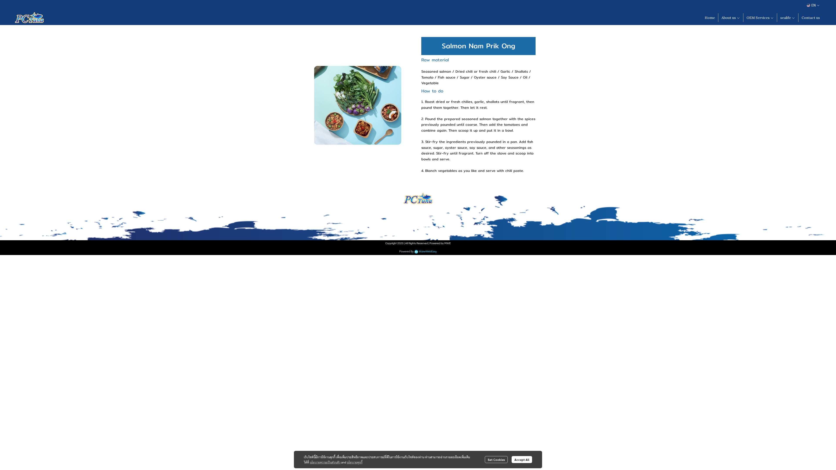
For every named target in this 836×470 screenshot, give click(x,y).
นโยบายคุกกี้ (354, 462)
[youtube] (410, 229)
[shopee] (433, 229)
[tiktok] (425, 229)
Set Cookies (496, 460)
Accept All (521, 460)
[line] (418, 229)
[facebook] (394, 229)
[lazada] (441, 229)
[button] (813, 5)
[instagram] (402, 229)
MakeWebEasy (428, 251)
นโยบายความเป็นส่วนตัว (325, 462)
